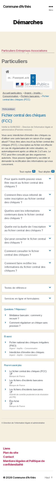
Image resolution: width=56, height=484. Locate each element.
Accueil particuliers (12, 93)
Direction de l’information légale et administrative (24, 423)
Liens (6, 448)
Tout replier (25, 171)
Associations (39, 50)
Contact (8, 456)
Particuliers (9, 50)
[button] (28, 183)
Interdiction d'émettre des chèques (26, 352)
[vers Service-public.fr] (32, 85)
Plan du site (10, 452)
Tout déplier (44, 171)
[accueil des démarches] (28, 71)
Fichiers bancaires (30, 96)
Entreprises (23, 50)
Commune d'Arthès (17, 6)
